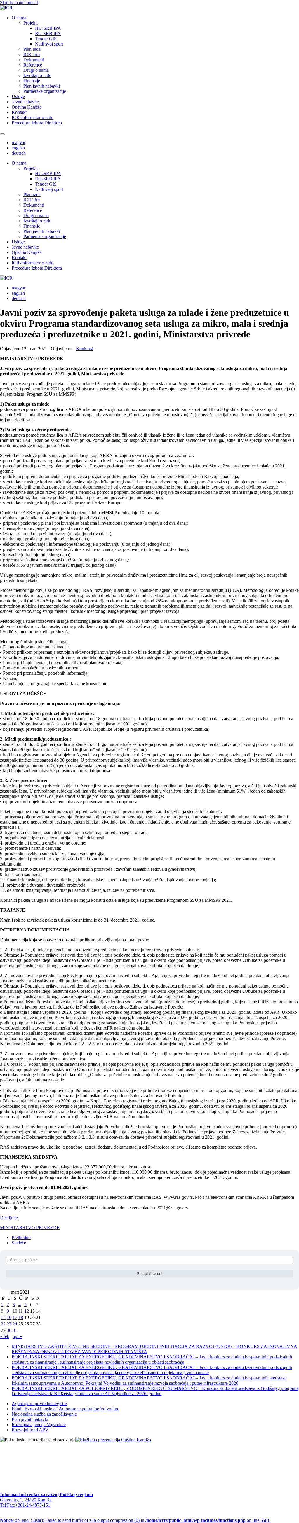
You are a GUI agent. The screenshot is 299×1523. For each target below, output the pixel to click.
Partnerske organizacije (44, 91)
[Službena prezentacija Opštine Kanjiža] (113, 1439)
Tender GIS (46, 38)
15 (3, 1317)
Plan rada (32, 49)
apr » (17, 1336)
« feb (4, 1336)
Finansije (31, 80)
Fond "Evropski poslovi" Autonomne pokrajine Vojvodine (65, 1408)
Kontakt (19, 112)
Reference (32, 64)
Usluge (18, 96)
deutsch (19, 153)
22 (3, 1323)
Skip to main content (19, 2)
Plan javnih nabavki (41, 85)
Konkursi (84, 348)
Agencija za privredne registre (39, 1403)
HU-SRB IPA (48, 28)
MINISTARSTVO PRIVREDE (30, 1227)
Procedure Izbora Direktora (37, 122)
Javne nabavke (25, 101)
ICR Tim (31, 54)
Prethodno (21, 1237)
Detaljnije (9, 1217)
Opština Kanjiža (26, 106)
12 (26, 1311)
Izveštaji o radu (37, 75)
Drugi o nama (36, 70)
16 (9, 1317)
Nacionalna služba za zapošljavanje (44, 1414)
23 (9, 1323)
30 (9, 1330)
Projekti (30, 22)
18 (20, 1317)
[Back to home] (6, 7)
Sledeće (19, 1242)
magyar (18, 142)
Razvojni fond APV (30, 1429)
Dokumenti (33, 59)
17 (15, 1317)
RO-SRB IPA (48, 33)
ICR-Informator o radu (32, 117)
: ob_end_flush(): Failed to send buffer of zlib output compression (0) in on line (135, 1520)
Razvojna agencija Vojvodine (39, 1424)
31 (15, 1330)
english (18, 147)
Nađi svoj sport (49, 43)
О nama (19, 17)
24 (15, 1323)
